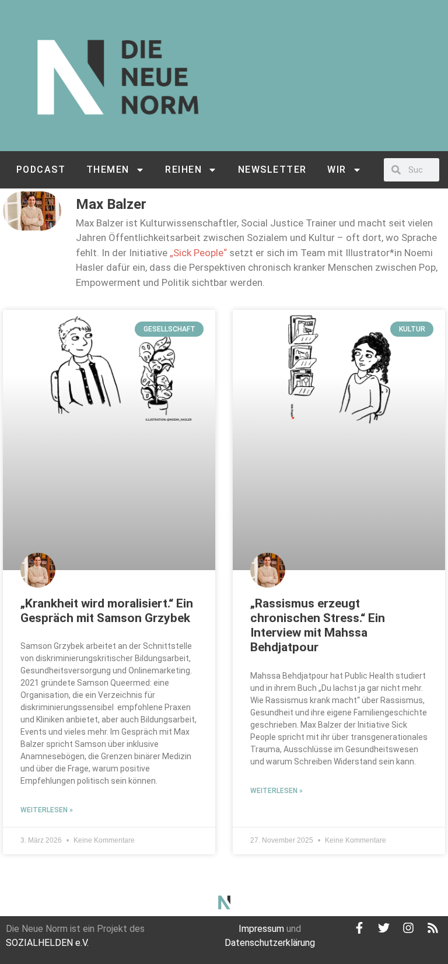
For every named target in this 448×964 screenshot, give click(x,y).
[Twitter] (384, 928)
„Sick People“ (198, 253)
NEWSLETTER (272, 169)
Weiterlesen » (46, 810)
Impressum (261, 928)
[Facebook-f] (359, 928)
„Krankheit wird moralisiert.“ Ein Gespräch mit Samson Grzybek (106, 610)
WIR (336, 169)
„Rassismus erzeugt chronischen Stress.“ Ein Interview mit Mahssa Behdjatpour (317, 625)
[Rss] (433, 928)
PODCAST (41, 169)
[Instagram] (408, 928)
